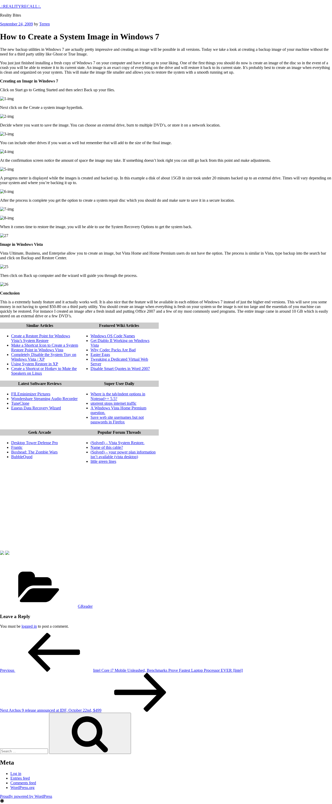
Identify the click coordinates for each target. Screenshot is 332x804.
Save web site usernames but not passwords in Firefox (117, 419)
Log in (15, 773)
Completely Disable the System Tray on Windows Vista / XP (43, 356)
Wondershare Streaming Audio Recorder (44, 398)
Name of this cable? (107, 447)
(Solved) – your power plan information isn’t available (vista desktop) (123, 454)
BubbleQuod (21, 457)
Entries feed (20, 778)
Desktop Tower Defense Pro (34, 443)
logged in (29, 626)
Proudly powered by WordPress (26, 796)
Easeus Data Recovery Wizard (36, 408)
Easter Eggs (100, 354)
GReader (85, 606)
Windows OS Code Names (113, 336)
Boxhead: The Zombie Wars (34, 452)
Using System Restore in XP (34, 364)
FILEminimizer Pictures (30, 394)
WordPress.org (22, 787)
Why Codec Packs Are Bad (113, 350)
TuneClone (20, 403)
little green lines (103, 461)
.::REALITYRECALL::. (20, 6)
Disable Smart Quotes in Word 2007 (120, 368)
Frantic (17, 447)
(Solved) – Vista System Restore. (117, 443)
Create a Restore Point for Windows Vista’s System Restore (40, 338)
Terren (44, 24)
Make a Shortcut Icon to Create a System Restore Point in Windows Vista (44, 347)
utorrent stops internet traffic (113, 403)
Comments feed (23, 783)
